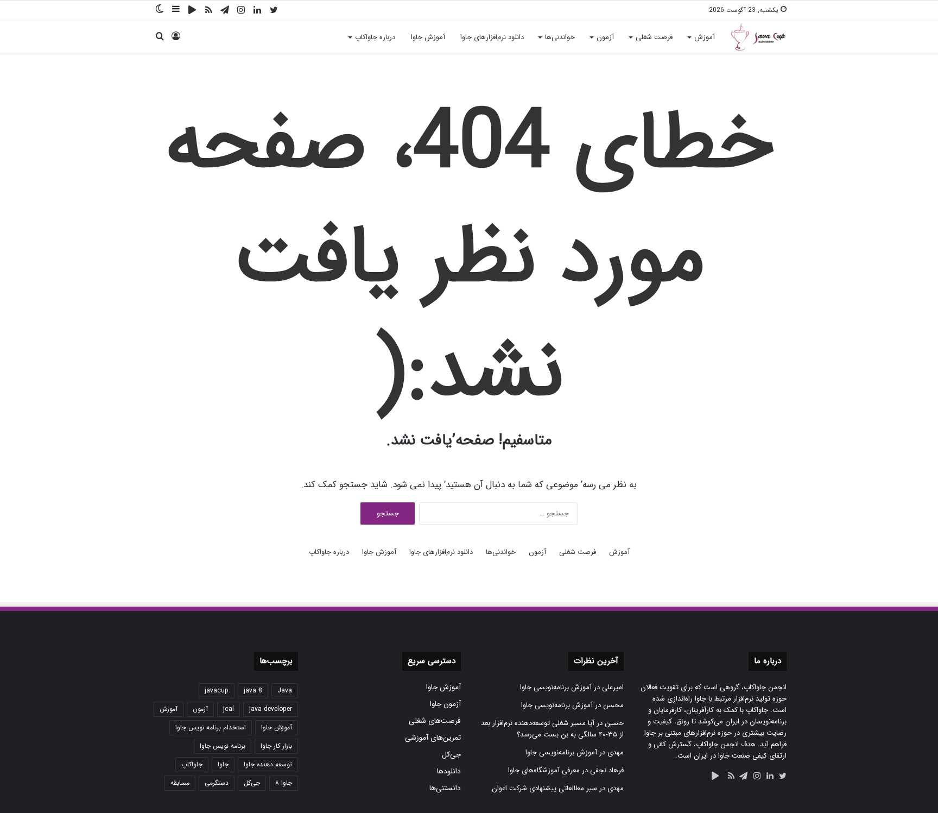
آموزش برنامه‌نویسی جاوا (556, 687)
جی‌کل (451, 754)
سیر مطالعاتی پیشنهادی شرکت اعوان (544, 788)
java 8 (253, 690)
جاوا (223, 764)
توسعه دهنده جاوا (268, 764)
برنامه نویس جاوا (222, 746)
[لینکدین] (257, 11)
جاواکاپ (191, 764)
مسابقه (179, 783)
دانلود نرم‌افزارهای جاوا (492, 37)
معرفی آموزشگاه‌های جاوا (544, 770)
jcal (228, 709)
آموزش (704, 37)
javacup (217, 690)
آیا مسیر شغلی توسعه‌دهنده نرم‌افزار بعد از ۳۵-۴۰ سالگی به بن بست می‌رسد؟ (552, 728)
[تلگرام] (225, 11)
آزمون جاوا (445, 704)
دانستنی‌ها (445, 788)
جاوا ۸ (283, 783)
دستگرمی (217, 783)
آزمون (605, 37)
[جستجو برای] (159, 37)
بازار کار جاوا (276, 746)
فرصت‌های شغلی (435, 721)
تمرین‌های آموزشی (433, 737)
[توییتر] (273, 11)
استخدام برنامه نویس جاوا (210, 727)
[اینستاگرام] (241, 11)
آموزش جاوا (428, 37)
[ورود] (176, 37)
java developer (270, 709)
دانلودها (449, 771)
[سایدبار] (176, 10)
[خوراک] (208, 11)
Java (284, 690)
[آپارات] (192, 10)
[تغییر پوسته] (159, 10)
